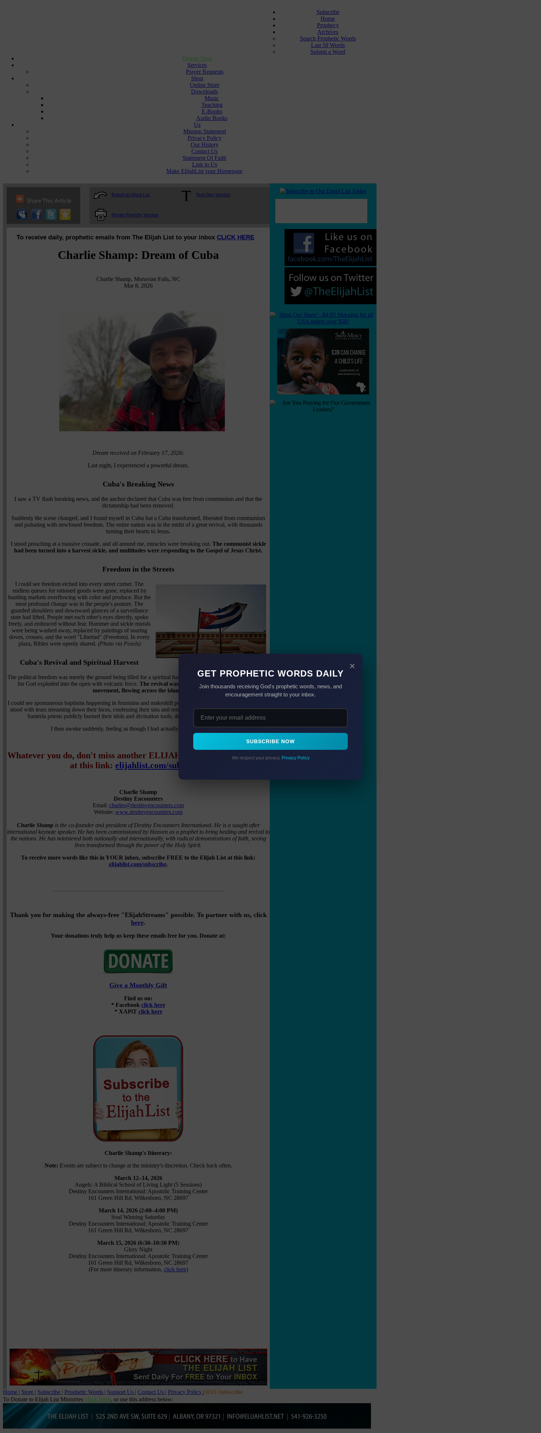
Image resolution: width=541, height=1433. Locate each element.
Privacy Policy (296, 758)
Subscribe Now (270, 741)
